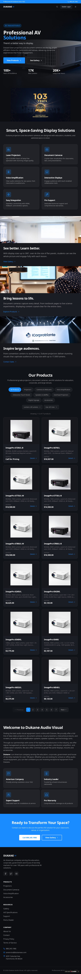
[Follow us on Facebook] (5, 874)
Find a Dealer (8, 920)
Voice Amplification (63, 390)
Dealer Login (66, 7)
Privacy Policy (8, 939)
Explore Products (10, 311)
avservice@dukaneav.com (16, 952)
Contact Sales (8, 362)
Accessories (49, 400)
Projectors (27, 390)
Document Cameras (11, 890)
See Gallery (34, 60)
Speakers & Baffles (42, 395)
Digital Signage (33, 400)
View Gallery (8, 261)
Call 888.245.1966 (30, 837)
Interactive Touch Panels (21, 395)
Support (6, 916)
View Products (13, 60)
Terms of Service (10, 943)
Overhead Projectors (61, 395)
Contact (6, 935)
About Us (7, 931)
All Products (15, 390)
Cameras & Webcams (44, 390)
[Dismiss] (78, 971)
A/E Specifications (10, 912)
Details (32, 458)
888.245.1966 (74, 2)
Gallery (6, 908)
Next (63, 710)
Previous (20, 710)
